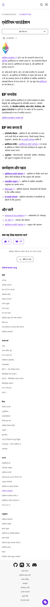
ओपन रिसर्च (5, 538)
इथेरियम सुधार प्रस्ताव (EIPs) (11, 542)
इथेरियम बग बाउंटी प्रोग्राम (10, 486)
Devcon (10, 189)
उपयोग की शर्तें (25, 592)
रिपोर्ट (3, 552)
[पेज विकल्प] (16, 38)
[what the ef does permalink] (1, 127)
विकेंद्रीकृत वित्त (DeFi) (9, 374)
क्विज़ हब (4, 322)
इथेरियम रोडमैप (6, 524)
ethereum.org (9, 14)
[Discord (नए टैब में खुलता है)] (34, 565)
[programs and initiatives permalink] (1, 168)
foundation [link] (25, 14)
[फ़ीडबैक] (45, 602)
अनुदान (4, 430)
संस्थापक (4, 449)
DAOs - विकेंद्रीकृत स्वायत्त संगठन (13, 378)
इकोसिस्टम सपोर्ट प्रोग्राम (29, 144)
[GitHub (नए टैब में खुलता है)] (15, 565)
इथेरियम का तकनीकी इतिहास (10, 533)
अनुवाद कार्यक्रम (7, 482)
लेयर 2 (4, 392)
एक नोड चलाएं (6, 313)
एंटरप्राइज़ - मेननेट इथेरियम (11, 444)
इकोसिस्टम (43, 81)
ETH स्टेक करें (6, 388)
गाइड (3, 346)
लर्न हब (4, 280)
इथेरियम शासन (6, 547)
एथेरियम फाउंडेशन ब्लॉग (10, 496)
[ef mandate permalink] (1, 94)
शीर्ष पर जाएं (27, 259)
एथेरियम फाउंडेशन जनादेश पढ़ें (12, 118)
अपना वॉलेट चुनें (7, 350)
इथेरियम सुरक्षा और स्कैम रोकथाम (12, 318)
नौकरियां (25, 583)
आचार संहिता (25, 579)
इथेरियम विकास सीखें (8, 425)
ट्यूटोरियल (5, 411)
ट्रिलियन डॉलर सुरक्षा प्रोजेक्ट (11, 556)
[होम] (3, 4)
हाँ (8, 241)
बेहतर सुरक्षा (5, 528)
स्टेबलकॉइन (5, 364)
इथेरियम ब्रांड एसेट (25, 575)
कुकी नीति (25, 596)
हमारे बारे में (25, 571)
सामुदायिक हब (6, 463)
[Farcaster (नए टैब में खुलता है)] (22, 565)
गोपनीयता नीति (25, 588)
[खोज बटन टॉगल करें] (41, 4)
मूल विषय (4, 435)
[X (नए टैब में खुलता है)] (28, 565)
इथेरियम (5, 61)
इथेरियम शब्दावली (7, 332)
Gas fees (5, 308)
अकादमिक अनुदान (12, 181)
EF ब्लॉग (9, 220)
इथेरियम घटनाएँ (6, 472)
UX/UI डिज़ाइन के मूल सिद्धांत (11, 439)
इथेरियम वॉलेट (6, 294)
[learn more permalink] (1, 209)
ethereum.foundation (15, 215)
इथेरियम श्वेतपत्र (7, 519)
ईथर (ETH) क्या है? (8, 289)
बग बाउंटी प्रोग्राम (28, 139)
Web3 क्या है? (7, 299)
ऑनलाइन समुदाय (7, 468)
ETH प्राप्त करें (7, 355)
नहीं (20, 241)
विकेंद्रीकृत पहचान (7, 383)
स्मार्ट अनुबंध (5, 303)
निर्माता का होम (6, 407)
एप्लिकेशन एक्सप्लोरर (8, 360)
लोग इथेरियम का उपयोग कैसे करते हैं (13, 327)
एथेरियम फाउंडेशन (9, 57)
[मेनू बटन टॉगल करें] (46, 4)
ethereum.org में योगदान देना (12, 477)
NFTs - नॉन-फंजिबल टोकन (11, 369)
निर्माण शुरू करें (6, 421)
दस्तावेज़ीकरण (6, 416)
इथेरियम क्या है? (7, 285)
